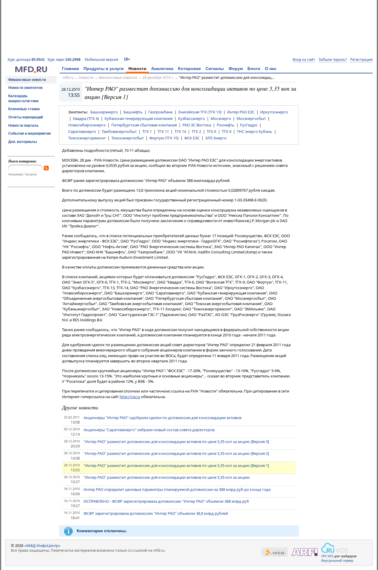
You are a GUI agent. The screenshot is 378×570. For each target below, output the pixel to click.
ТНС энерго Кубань (254, 131)
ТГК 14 (180, 131)
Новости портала (23, 125)
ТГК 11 (163, 131)
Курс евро (64, 59)
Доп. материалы (22, 142)
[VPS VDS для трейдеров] (334, 548)
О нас (270, 68)
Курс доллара (26, 59)
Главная (70, 68)
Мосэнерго (221, 118)
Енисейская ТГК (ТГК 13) (199, 112)
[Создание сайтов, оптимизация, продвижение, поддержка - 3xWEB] (275, 552)
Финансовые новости (27, 80)
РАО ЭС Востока (197, 125)
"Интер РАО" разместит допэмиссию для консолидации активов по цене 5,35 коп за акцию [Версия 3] (176, 441)
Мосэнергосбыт (251, 118)
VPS (324, 556)
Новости (137, 68)
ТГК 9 (226, 131)
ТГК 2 (196, 131)
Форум (236, 68)
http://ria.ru (130, 396)
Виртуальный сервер (337, 560)
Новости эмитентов (25, 88)
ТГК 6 (211, 131)
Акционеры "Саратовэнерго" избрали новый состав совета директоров (149, 429)
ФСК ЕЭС (192, 138)
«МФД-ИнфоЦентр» (42, 545)
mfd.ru (68, 77)
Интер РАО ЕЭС (241, 112)
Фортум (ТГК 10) (164, 138)
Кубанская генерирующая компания (138, 118)
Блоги (253, 68)
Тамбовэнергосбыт (119, 131)
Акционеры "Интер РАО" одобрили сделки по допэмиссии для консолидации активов (162, 417)
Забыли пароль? (333, 59)
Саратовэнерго (82, 131)
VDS (330, 556)
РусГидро (249, 125)
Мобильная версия (101, 59)
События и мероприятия (29, 133)
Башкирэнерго (104, 112)
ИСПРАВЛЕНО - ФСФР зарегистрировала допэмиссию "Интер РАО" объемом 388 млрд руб (166, 501)
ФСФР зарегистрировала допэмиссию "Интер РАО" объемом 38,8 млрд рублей (156, 513)
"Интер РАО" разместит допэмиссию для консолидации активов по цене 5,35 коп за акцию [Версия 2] (176, 453)
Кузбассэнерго (191, 118)
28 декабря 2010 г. (158, 77)
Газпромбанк (160, 112)
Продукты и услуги (104, 68)
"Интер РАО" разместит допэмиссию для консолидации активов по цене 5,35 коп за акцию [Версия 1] (176, 465)
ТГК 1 (147, 131)
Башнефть (133, 112)
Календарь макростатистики (23, 98)
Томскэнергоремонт (87, 138)
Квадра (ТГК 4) (86, 118)
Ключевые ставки (24, 109)
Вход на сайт (304, 59)
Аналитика (162, 68)
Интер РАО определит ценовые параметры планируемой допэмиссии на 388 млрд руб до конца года (177, 489)
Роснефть (225, 125)
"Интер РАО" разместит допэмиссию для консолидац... (226, 77)
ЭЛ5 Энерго (216, 138)
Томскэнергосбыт (127, 138)
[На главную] (31, 71)
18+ (127, 59)
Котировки (189, 68)
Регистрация (361, 59)
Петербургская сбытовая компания (144, 125)
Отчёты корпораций (25, 117)
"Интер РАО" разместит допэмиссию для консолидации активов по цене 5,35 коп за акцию (167, 477)
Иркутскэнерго (274, 112)
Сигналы (215, 68)
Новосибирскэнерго (87, 125)
